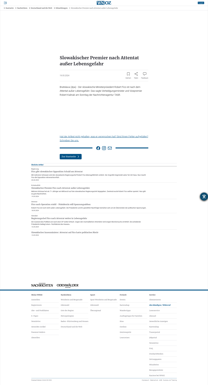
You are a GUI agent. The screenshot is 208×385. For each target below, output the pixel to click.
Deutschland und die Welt (71, 327)
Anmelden (35, 300)
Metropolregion (67, 316)
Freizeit (123, 295)
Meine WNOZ (36, 295)
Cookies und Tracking (170, 380)
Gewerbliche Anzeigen (158, 321)
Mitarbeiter (154, 365)
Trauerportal (154, 332)
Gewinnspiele (125, 332)
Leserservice (154, 310)
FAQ (151, 348)
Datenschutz (154, 380)
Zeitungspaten (155, 359)
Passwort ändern (38, 332)
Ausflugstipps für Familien (131, 316)
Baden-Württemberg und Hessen (74, 321)
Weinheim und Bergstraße (71, 300)
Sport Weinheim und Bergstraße (103, 300)
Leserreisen (125, 337)
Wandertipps (125, 310)
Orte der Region (67, 310)
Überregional (95, 310)
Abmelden (35, 337)
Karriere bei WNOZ (157, 375)
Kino (122, 321)
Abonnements (155, 300)
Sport (92, 295)
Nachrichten (66, 295)
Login (200, 3)
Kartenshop (124, 305)
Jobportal (153, 337)
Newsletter (36, 321)
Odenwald (65, 305)
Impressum (145, 380)
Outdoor (123, 327)
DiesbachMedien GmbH (41, 380)
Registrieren (36, 305)
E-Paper (34, 316)
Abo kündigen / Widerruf (160, 305)
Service (152, 295)
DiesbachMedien (156, 354)
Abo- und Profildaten (40, 310)
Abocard (152, 316)
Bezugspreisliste (156, 370)
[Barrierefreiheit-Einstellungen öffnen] (204, 197)
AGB (160, 380)
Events (122, 300)
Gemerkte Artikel (38, 327)
